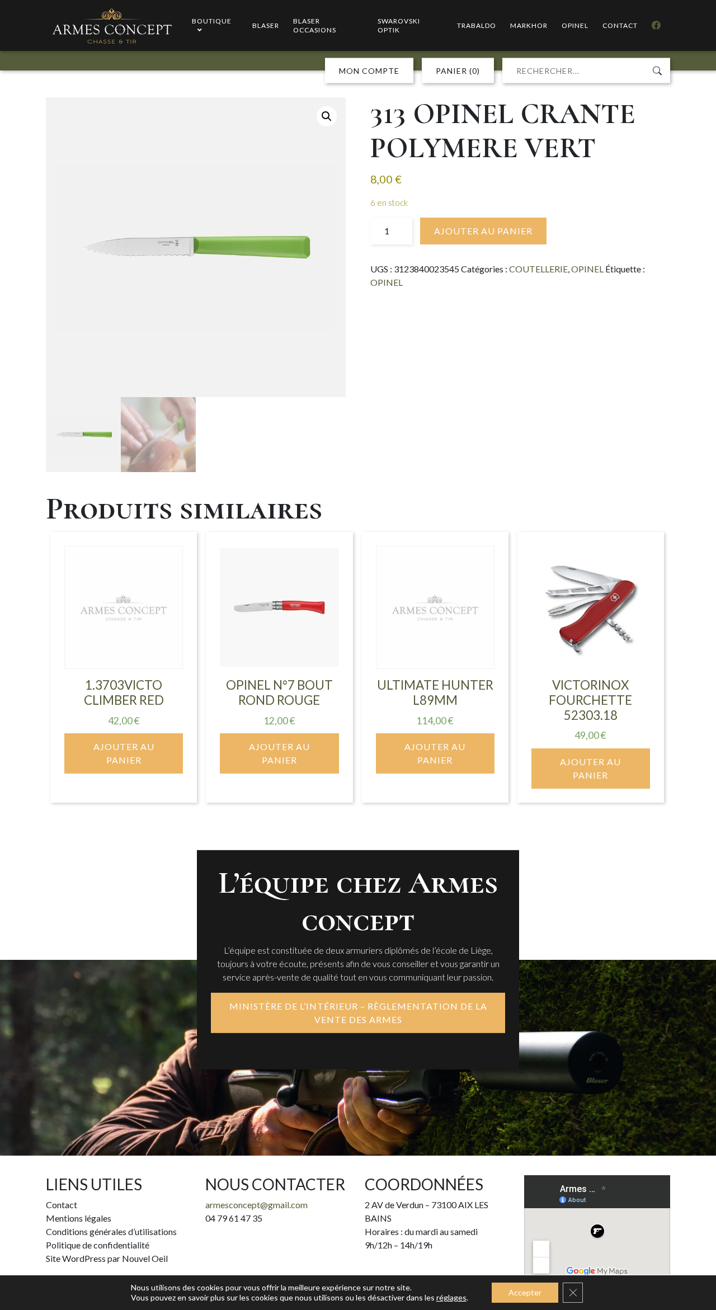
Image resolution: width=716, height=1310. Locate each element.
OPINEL (587, 268)
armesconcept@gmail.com (256, 1204)
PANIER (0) (458, 71)
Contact (61, 1204)
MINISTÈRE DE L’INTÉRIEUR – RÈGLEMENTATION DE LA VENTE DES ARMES (358, 1013)
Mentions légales (78, 1218)
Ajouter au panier (483, 230)
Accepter (524, 1292)
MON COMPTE (369, 71)
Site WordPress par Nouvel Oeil (107, 1258)
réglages (451, 1297)
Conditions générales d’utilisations (111, 1231)
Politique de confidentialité (97, 1245)
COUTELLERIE (538, 268)
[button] (327, 116)
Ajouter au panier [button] (123, 753)
